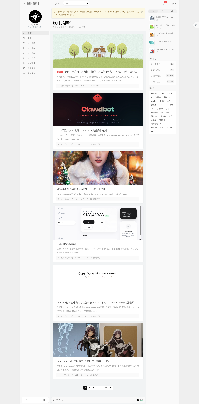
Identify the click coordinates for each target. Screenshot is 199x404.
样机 (168, 101)
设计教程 (154, 116)
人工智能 (161, 101)
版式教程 (163, 116)
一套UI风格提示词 (66, 243)
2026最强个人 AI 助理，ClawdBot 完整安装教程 (82, 130)
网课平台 (154, 112)
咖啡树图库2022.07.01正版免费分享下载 (172, 17)
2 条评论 (96, 86)
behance (154, 93)
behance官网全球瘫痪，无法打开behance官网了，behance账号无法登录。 (97, 302)
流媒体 (153, 105)
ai (152, 97)
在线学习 (158, 97)
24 (106, 388)
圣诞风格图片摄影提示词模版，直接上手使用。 (82, 189)
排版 (165, 97)
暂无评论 (96, 144)
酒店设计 (162, 120)
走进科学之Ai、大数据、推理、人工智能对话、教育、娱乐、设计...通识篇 (104, 71)
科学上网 (154, 124)
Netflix (153, 101)
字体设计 (160, 109)
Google (162, 124)
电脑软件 (154, 128)
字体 (153, 109)
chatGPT (169, 93)
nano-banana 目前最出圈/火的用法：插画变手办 (83, 361)
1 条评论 (96, 375)
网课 (161, 112)
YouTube (169, 128)
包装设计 (169, 112)
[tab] (153, 11)
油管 (161, 128)
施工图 (153, 120)
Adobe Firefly (163, 105)
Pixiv (153, 131)
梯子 (171, 105)
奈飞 (167, 109)
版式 (170, 116)
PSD (170, 97)
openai (162, 93)
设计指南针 (65, 86)
